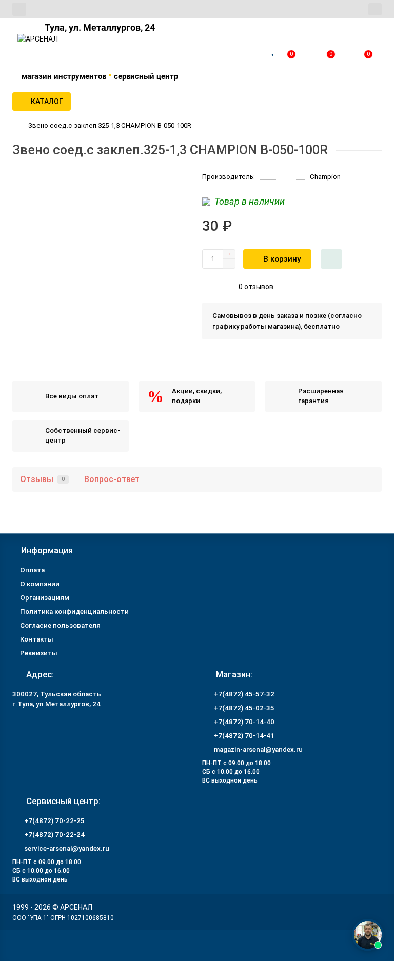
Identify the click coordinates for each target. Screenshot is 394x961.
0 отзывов (256, 287)
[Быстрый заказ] (331, 259)
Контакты (36, 639)
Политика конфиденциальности (74, 611)
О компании (40, 584)
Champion (325, 177)
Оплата (32, 570)
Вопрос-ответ (112, 479)
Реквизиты (38, 653)
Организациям (44, 598)
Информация (47, 550)
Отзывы (42, 479)
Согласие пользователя (60, 625)
